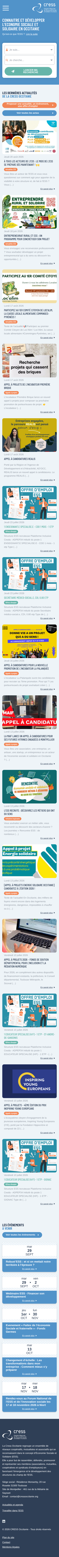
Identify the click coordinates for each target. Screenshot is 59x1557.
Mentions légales (10, 1547)
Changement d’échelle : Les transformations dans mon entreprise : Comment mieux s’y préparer (26, 1365)
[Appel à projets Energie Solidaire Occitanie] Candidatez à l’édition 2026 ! (29, 887)
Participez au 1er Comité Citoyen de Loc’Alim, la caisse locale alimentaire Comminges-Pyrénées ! (28, 314)
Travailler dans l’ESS (12, 1510)
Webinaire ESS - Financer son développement (25, 1295)
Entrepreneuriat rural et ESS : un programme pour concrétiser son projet (27, 238)
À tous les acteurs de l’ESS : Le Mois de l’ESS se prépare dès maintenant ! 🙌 (28, 163)
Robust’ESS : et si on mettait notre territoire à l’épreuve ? (28, 1263)
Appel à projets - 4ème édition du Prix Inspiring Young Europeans (25, 1107)
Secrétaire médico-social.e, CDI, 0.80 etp (26, 598)
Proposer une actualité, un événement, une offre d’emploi (28, 105)
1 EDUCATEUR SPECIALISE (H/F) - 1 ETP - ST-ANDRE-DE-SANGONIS (29, 1036)
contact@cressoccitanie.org (24, 1496)
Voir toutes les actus (28, 113)
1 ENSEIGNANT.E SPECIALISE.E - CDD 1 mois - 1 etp (29, 527)
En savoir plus (47, 189)
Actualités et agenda (12, 1505)
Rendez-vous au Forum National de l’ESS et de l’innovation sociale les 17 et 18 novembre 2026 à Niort (28, 1402)
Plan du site (8, 1537)
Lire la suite (32, 34)
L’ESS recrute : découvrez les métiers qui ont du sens (29, 812)
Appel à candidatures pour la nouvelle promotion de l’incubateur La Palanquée (26, 667)
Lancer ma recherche (30, 71)
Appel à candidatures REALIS (19, 459)
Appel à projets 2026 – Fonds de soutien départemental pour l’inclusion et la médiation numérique (26, 963)
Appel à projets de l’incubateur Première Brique (27, 386)
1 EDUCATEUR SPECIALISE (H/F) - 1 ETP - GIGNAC (27, 1179)
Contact (6, 1542)
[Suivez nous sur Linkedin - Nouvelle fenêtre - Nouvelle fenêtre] (3, 1521)
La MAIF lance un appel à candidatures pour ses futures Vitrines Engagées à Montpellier (29, 738)
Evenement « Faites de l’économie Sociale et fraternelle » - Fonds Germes (28, 1328)
